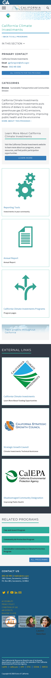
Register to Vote (9, 613)
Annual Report (11, 258)
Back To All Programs (15, 37)
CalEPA (4, 667)
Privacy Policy (8, 604)
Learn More (25, 158)
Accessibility (7, 601)
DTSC (29, 667)
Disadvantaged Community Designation (23, 497)
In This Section (12, 43)
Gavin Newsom (11, 623)
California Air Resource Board (26, 8)
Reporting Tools (12, 207)
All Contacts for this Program (25, 73)
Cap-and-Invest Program (14, 530)
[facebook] (7, 592)
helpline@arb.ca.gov (21, 576)
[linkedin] (15, 592)
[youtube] (11, 592)
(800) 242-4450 (7, 576)
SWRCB (45, 667)
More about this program (16, 121)
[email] (19, 592)
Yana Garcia (26, 626)
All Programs (39, 560)
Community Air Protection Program (19, 539)
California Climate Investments (19, 396)
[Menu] (4, 8)
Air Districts (7, 610)
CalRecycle (14, 667)
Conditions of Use (10, 607)
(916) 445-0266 (15, 66)
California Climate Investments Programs (24, 308)
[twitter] (3, 592)
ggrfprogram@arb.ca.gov (18, 62)
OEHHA (36, 667)
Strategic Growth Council (16, 447)
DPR (22, 667)
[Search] (47, 8)
